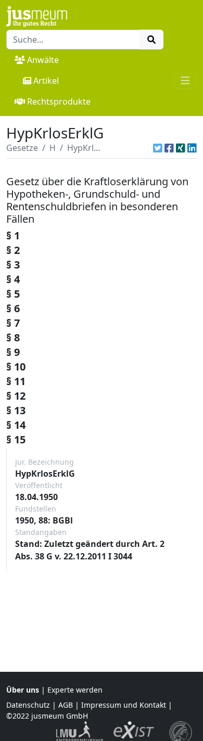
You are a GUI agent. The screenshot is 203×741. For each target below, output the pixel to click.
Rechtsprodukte (59, 101)
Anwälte (43, 60)
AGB (65, 705)
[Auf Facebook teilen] (169, 148)
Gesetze (22, 148)
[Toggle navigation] (185, 80)
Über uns (22, 690)
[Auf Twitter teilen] (157, 148)
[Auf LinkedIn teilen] (192, 148)
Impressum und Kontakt (123, 705)
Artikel (46, 80)
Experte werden (75, 690)
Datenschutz (28, 705)
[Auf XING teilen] (180, 148)
